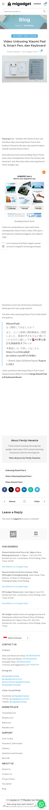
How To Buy (7, 738)
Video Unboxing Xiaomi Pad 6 (18, 476)
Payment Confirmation (12, 743)
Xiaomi (33, 36)
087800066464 (33, 655)
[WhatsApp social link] (30, 489)
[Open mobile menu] (3, 4)
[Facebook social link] (4, 489)
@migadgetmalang (10, 676)
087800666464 (30, 658)
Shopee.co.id (7, 717)
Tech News (29, 25)
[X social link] (11, 489)
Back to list (24, 501)
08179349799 (32, 664)
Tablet (26, 36)
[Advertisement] (24, 110)
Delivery (6, 748)
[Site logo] (19, 3)
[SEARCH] (44, 11)
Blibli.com (6, 722)
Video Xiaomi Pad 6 (13, 482)
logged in (17, 518)
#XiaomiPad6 (12, 323)
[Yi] (13, 534)
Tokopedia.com (9, 712)
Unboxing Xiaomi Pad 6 (15, 470)
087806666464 (23, 661)
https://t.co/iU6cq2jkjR (18, 352)
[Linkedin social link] (24, 489)
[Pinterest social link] (17, 489)
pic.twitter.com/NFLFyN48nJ (21, 355)
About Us (6, 769)
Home (18, 25)
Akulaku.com (8, 727)
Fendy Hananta (13, 51)
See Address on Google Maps (15, 566)
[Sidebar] (3, 246)
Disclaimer (7, 783)
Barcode (6, 758)
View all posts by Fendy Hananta (24, 458)
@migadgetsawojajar (11, 684)
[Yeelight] (36, 534)
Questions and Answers (12, 753)
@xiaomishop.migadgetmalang (16, 682)
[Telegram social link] (37, 489)
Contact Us (7, 774)
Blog (4, 788)
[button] (41, 804)
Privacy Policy (8, 779)
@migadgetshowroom (12, 679)
